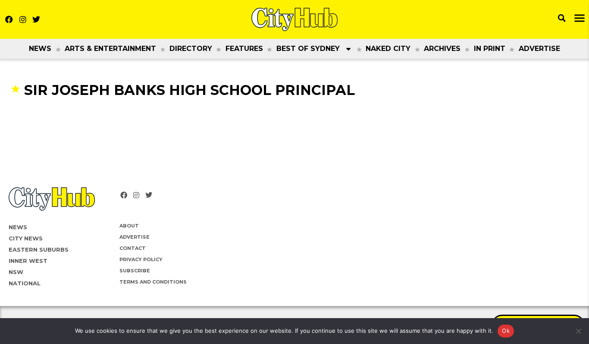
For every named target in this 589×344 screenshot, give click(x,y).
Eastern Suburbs (39, 249)
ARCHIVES (442, 48)
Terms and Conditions (153, 282)
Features (244, 48)
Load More (294, 115)
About (129, 226)
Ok (506, 330)
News (40, 48)
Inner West (28, 260)
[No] (578, 331)
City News (26, 238)
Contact (132, 248)
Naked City (388, 48)
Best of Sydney (308, 48)
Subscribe (134, 271)
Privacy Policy (141, 259)
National (25, 283)
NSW (16, 271)
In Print (489, 48)
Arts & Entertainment (110, 48)
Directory (190, 48)
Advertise (539, 48)
